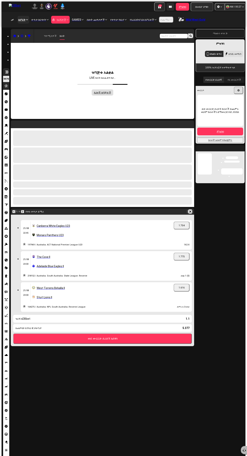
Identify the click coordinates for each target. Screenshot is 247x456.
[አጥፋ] (190, 211)
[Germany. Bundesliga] (29, 36)
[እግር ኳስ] (22, 36)
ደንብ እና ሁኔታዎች (235, 152)
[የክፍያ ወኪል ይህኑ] (170, 7)
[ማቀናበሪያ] (219, 6)
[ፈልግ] (190, 35)
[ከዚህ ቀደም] (13, 211)
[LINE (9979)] (14, 36)
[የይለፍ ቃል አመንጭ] (227, 134)
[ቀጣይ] (22, 211)
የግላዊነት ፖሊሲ (210, 154)
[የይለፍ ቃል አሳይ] (237, 134)
